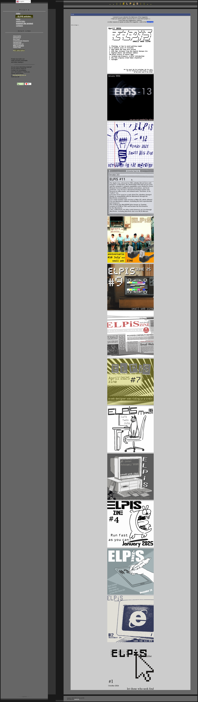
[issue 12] (130, 167)
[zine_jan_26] (130, 120)
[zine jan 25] (130, 546)
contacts (19, 26)
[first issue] (130, 689)
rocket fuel (76, 699)
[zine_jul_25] (130, 262)
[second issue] (130, 641)
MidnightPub (17, 37)
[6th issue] (130, 452)
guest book (150, 22)
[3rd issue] (130, 594)
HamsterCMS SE (18, 44)
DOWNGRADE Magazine (21, 41)
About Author (17, 36)
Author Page (17, 47)
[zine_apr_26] (130, 72)
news (18, 19)
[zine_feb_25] (130, 499)
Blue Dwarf (16, 39)
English (21, 1)
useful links (20, 21)
